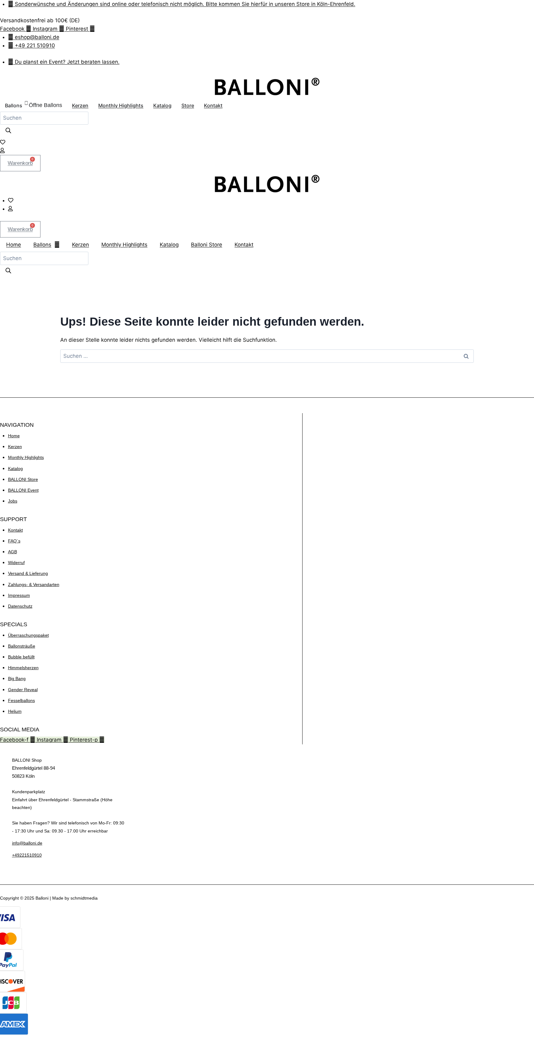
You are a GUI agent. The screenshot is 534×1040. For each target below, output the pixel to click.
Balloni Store (206, 245)
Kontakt (244, 245)
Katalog (169, 245)
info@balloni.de (27, 843)
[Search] (8, 131)
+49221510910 (27, 855)
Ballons (42, 245)
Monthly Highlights (124, 245)
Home (13, 245)
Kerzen (80, 245)
